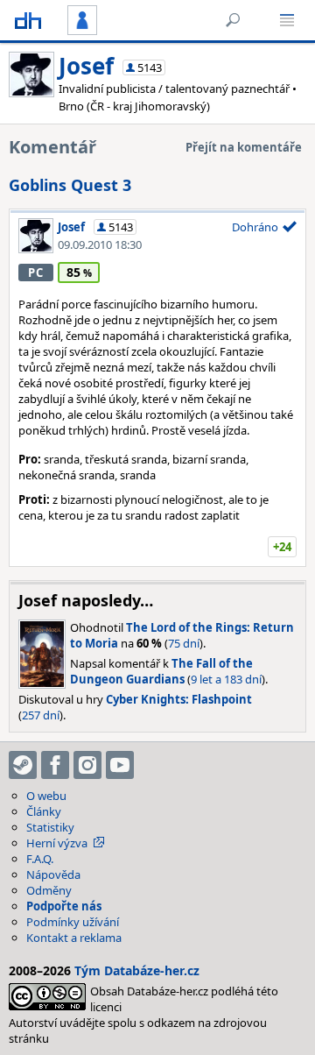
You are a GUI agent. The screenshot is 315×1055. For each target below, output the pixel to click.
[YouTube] (120, 765)
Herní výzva (57, 843)
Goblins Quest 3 (70, 184)
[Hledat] (232, 20)
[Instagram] (88, 765)
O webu (46, 796)
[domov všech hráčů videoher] (28, 20)
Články (43, 811)
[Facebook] (55, 765)
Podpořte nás (64, 906)
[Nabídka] (287, 20)
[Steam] (23, 765)
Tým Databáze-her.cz (137, 970)
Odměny (49, 890)
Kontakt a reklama (74, 937)
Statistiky (50, 827)
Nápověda (53, 874)
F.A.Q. (39, 859)
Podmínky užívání (72, 922)
